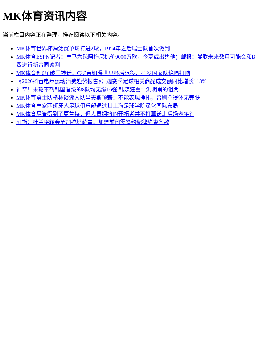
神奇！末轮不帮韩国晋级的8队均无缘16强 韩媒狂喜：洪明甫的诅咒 (97, 89)
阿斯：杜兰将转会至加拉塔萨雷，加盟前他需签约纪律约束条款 (92, 122)
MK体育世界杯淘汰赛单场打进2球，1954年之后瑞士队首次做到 (93, 48)
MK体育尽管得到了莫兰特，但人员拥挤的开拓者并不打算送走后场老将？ (105, 114)
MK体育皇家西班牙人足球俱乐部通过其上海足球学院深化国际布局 (97, 106)
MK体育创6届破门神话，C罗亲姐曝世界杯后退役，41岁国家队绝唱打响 (103, 73)
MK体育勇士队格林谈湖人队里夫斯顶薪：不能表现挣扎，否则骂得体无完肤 (108, 98)
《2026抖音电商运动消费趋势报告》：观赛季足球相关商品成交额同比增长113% (111, 81)
